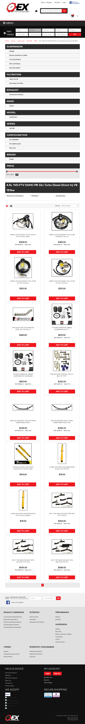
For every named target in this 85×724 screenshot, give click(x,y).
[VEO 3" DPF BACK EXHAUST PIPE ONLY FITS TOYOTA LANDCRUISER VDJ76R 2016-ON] (62, 500)
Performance (62, 612)
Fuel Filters (33, 619)
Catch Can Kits (34, 617)
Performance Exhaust (16, 94)
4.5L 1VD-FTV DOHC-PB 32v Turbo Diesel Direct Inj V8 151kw (58, 41)
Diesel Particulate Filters (11, 619)
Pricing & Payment (11, 673)
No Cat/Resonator (15, 144)
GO (75, 34)
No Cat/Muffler (14, 139)
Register (49, 2)
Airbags (11, 51)
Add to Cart (23, 252)
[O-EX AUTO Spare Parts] (18, 7)
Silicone (57, 617)
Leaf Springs (59, 637)
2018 (35, 41)
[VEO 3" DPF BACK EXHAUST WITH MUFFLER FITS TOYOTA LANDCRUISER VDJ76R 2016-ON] (62, 546)
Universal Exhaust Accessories (12, 627)
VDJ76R (29, 41)
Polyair (11, 159)
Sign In (43, 2)
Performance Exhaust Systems (12, 622)
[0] (77, 16)
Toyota (13, 41)
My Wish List (48, 677)
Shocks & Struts (60, 642)
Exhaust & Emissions (15, 196)
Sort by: (57, 206)
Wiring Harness (8, 656)
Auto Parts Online (73, 715)
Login (48, 673)
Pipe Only (12, 148)
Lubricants (32, 656)
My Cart (46, 680)
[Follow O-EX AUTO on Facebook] (74, 2)
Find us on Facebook (17, 602)
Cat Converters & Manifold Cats (13, 617)
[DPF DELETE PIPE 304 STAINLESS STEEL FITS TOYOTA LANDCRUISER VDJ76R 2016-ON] (23, 314)
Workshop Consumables (42, 647)
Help (64, 2)
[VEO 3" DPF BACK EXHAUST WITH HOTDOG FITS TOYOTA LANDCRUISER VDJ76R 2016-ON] (23, 546)
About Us (8, 680)
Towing (7, 647)
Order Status (48, 683)
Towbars (6, 651)
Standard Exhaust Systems (11, 625)
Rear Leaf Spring (14, 64)
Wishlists (57, 2)
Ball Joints (58, 631)
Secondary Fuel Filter (16, 83)
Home (7, 41)
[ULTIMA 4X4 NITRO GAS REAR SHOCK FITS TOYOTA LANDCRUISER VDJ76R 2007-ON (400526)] (23, 500)
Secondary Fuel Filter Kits (37, 622)
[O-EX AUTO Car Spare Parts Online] (36, 11)
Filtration (34, 196)
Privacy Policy (9, 686)
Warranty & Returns (11, 678)
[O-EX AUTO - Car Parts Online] (12, 718)
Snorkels (58, 619)
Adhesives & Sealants (36, 651)
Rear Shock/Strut (14, 68)
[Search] (64, 11)
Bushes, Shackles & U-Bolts (18, 55)
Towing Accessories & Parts (11, 654)
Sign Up (57, 673)
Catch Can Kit (13, 79)
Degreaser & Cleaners (36, 654)
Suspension (60, 196)
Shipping (8, 675)
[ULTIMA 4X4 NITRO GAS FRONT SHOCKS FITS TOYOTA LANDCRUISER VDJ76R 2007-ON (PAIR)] (23, 453)
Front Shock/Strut (15, 59)
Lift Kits (57, 639)
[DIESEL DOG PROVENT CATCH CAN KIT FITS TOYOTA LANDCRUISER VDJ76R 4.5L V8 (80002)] (23, 221)
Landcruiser (21, 41)
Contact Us (8, 683)
